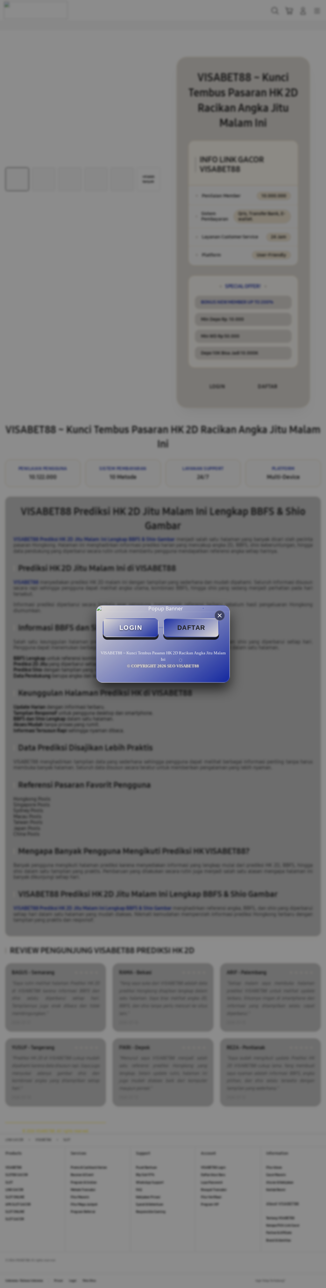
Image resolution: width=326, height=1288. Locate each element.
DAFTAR (191, 627)
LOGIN (130, 627)
